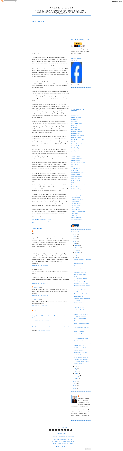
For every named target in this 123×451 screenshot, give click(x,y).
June (76, 366)
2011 (74, 243)
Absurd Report (75, 115)
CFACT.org (74, 125)
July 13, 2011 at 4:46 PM (40, 265)
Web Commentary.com (76, 219)
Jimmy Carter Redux (79, 331)
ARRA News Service (76, 113)
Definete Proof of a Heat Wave (81, 294)
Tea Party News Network (77, 199)
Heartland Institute (75, 160)
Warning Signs (61, 7)
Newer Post (34, 327)
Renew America (75, 191)
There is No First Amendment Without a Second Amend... (81, 360)
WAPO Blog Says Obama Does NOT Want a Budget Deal (81, 328)
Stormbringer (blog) (76, 195)
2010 (74, 381)
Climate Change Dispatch (77, 139)
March (76, 373)
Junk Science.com (75, 168)
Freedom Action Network (77, 154)
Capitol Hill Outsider (76, 131)
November (77, 248)
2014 (74, 236)
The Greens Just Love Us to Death (82, 343)
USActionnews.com (76, 217)
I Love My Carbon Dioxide (78, 162)
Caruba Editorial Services (77, 135)
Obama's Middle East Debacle (63, 436)
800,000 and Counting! (80, 348)
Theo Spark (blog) (75, 209)
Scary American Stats (79, 340)
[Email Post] (53, 219)
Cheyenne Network (76, 137)
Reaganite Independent (39, 310)
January (77, 378)
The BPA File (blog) (76, 203)
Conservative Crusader (76, 144)
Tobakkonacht (74, 213)
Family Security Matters (77, 150)
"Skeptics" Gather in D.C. (63, 440)
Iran (47, 221)
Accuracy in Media (76, 117)
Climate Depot (75, 142)
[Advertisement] (80, 26)
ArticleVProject (75, 119)
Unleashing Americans (79, 263)
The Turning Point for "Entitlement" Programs (80, 277)
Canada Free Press (75, 129)
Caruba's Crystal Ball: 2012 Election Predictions (81, 315)
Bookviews (74, 121)
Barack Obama (41, 221)
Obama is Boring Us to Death (81, 283)
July (76, 257)
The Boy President (78, 350)
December (77, 245)
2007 (74, 388)
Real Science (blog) (76, 189)
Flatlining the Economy (80, 318)
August (77, 255)
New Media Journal (76, 174)
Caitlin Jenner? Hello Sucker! (63, 443)
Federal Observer (75, 152)
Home (50, 327)
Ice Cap (73, 166)
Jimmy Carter (53, 221)
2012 (74, 241)
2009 (74, 383)
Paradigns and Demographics (78, 185)
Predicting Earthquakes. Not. (63, 442)
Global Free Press (75, 156)
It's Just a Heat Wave (79, 296)
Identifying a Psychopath (80, 281)
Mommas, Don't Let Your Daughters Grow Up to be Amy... (81, 289)
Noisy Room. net (75, 178)
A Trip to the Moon (79, 333)
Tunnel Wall (74, 215)
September (77, 252)
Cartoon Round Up (79, 265)
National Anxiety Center (77, 172)
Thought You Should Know (78, 211)
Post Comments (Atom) (44, 330)
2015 (74, 234)
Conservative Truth (76, 146)
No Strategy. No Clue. (63, 438)
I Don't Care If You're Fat (80, 312)
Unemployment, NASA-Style (81, 336)
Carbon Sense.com (75, 133)
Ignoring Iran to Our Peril (80, 274)
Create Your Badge (75, 84)
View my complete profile (79, 417)
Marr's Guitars (74, 170)
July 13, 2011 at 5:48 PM (40, 295)
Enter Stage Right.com (76, 148)
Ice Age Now (74, 164)
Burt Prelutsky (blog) (76, 123)
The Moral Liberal (75, 205)
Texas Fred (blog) (75, 201)
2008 (74, 386)
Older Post (66, 327)
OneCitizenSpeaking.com (77, 180)
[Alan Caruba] (76, 83)
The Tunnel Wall (75, 207)
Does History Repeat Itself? (81, 352)
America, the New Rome (80, 272)
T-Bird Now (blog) (75, 197)
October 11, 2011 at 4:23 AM (41, 320)
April (76, 371)
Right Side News (75, 193)
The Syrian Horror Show (80, 309)
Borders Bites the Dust (79, 305)
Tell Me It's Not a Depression (81, 338)
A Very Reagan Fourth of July (81, 357)
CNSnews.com (74, 127)
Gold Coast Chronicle (76, 158)
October (77, 250)
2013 (74, 239)
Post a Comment (36, 324)
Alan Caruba (37, 287)
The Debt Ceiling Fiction (80, 355)
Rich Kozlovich (37, 231)
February (77, 376)
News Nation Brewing (76, 176)
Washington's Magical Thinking (82, 285)
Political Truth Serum (76, 187)
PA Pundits (74, 183)
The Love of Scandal (79, 307)
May (76, 369)
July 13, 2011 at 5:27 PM (40, 283)
